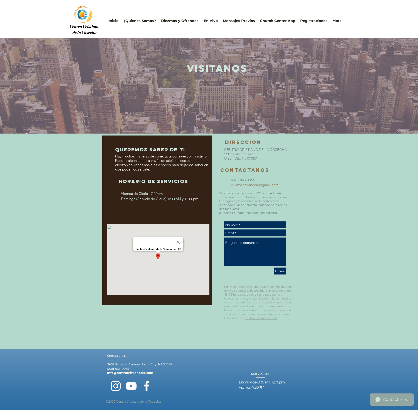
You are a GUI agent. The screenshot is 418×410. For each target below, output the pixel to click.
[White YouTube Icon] (131, 386)
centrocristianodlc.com (261, 318)
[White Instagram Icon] (115, 386)
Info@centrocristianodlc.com (130, 373)
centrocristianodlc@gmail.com (254, 185)
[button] (139, 19)
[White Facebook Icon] (146, 386)
